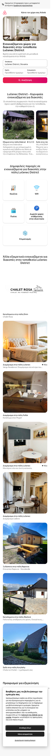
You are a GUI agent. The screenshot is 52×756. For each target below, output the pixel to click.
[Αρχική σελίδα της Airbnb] (5, 12)
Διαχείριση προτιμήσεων (25, 740)
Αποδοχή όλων (25, 728)
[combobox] (25, 64)
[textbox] (14, 72)
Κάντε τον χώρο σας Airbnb (33, 12)
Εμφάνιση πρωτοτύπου (23, 5)
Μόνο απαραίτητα (25, 734)
